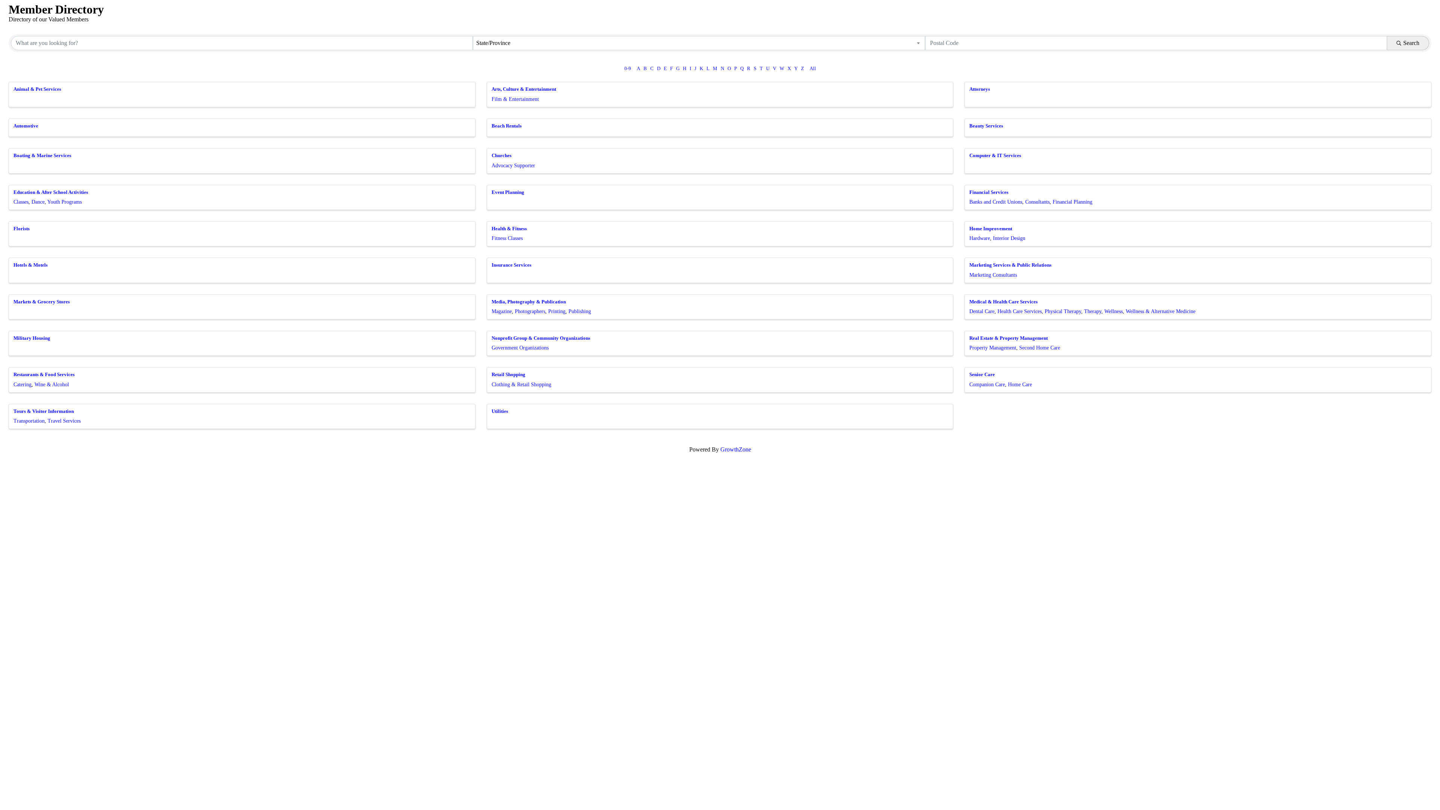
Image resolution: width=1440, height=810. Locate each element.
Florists (22, 228)
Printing (557, 311)
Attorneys (979, 89)
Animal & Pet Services (37, 89)
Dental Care (981, 311)
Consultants (1037, 202)
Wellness (1113, 311)
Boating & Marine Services (42, 155)
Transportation (29, 421)
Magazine (502, 311)
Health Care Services (1020, 311)
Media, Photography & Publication (529, 301)
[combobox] (699, 43)
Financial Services (988, 192)
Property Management (992, 348)
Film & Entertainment (515, 99)
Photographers (530, 311)
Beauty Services (986, 126)
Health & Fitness (509, 228)
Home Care (1020, 384)
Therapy (1092, 311)
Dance (38, 202)
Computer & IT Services (995, 155)
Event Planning (508, 192)
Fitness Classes (507, 238)
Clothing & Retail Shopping (521, 384)
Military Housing (32, 338)
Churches (502, 155)
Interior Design (1009, 238)
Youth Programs (64, 202)
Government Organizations (520, 348)
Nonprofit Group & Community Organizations (541, 338)
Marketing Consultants (993, 275)
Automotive (26, 126)
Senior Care (982, 374)
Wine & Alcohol (51, 384)
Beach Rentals (507, 126)
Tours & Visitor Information (44, 411)
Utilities (500, 411)
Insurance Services (511, 265)
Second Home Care (1039, 348)
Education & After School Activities (51, 192)
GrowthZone (735, 449)
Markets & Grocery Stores (42, 301)
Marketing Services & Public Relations (1010, 265)
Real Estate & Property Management (1008, 338)
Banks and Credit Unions (995, 202)
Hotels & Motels (31, 265)
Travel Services (64, 421)
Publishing (579, 311)
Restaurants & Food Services (44, 374)
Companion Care (987, 384)
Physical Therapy (1063, 311)
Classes (21, 202)
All (813, 68)
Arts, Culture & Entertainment (524, 89)
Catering (23, 384)
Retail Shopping (508, 374)
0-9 (627, 68)
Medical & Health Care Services (1003, 301)
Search (1411, 43)
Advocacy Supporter (513, 165)
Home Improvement (990, 228)
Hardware (979, 238)
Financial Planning (1072, 202)
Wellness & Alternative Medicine (1161, 311)
